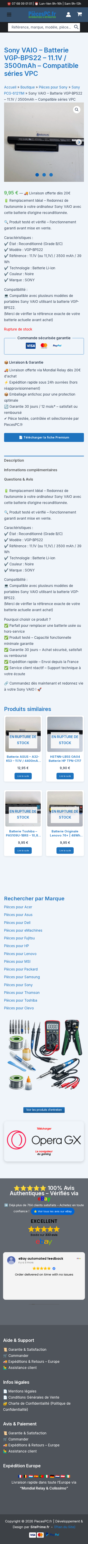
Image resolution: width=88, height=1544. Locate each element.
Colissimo (57, 1488)
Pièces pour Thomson (22, 993)
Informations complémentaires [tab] (30, 470)
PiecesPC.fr (43, 1521)
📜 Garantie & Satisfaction (24, 1350)
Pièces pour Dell (17, 923)
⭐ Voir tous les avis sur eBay (53, 1211)
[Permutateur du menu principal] (9, 15)
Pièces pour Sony (18, 985)
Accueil (10, 87)
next (79, 142)
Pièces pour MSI (17, 962)
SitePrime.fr (40, 1527)
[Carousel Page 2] (44, 175)
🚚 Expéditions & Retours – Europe (31, 1362)
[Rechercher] (76, 27)
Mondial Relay (33, 1488)
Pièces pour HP (16, 946)
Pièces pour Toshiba (20, 1000)
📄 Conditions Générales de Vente (31, 1397)
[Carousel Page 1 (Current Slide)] (37, 175)
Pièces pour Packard (21, 969)
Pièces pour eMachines (23, 930)
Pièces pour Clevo (19, 1008)
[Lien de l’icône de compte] (68, 14)
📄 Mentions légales (19, 1391)
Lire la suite (23, 776)
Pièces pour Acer (18, 907)
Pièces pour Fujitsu (19, 938)
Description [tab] (14, 460)
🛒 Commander (15, 1356)
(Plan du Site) (65, 1527)
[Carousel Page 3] (51, 175)
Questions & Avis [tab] (18, 479)
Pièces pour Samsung (22, 977)
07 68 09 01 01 (21, 3)
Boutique (27, 87)
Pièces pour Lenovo (20, 954)
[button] (76, 109)
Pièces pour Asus (18, 915)
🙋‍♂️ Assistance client (20, 1368)
